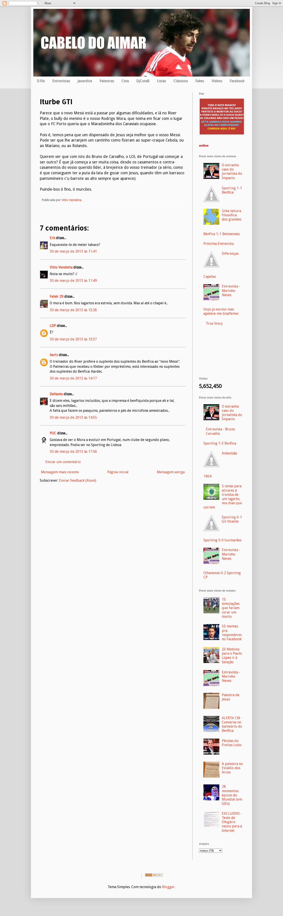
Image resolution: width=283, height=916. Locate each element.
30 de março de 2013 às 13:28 (73, 310)
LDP (53, 326)
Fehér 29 (56, 296)
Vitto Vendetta (61, 267)
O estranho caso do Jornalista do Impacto (232, 171)
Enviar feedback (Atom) (77, 480)
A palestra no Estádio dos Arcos (232, 768)
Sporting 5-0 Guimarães (222, 540)
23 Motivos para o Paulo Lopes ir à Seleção (232, 655)
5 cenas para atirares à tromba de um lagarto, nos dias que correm (222, 496)
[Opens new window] (222, 134)
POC (53, 433)
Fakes (199, 81)
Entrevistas (61, 81)
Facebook (236, 81)
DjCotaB (142, 81)
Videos (216, 81)
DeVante (56, 394)
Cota (125, 81)
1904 (207, 476)
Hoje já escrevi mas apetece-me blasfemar (221, 311)
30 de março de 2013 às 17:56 (73, 451)
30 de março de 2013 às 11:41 (73, 251)
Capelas (209, 276)
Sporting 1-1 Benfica (232, 190)
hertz (54, 355)
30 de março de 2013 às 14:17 (73, 378)
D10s (41, 81)
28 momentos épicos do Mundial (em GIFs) (232, 795)
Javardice (84, 81)
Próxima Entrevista (218, 243)
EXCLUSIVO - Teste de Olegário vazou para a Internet (232, 822)
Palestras (106, 81)
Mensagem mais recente (60, 472)
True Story (214, 323)
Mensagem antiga (171, 472)
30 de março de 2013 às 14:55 (73, 417)
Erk (52, 238)
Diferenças (230, 253)
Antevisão (229, 453)
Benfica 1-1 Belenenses (221, 234)
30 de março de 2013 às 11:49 (73, 280)
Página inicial (117, 472)
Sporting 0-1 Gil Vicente (232, 519)
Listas (161, 81)
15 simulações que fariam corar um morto (230, 608)
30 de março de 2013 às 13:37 (73, 339)
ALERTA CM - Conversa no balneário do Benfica (232, 724)
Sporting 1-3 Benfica (219, 443)
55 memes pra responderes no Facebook (232, 632)
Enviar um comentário (63, 462)
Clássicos (180, 81)
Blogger (168, 887)
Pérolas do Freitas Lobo (231, 743)
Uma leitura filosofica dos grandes (231, 215)
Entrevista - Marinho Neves (231, 290)
